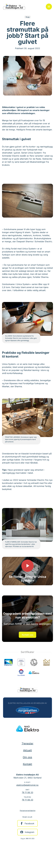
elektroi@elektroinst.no (27, 785)
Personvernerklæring (27, 810)
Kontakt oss (27, 634)
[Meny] (49, 7)
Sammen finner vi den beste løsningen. (28, 623)
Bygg (27, 17)
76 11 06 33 (27, 792)
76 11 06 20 (27, 800)
